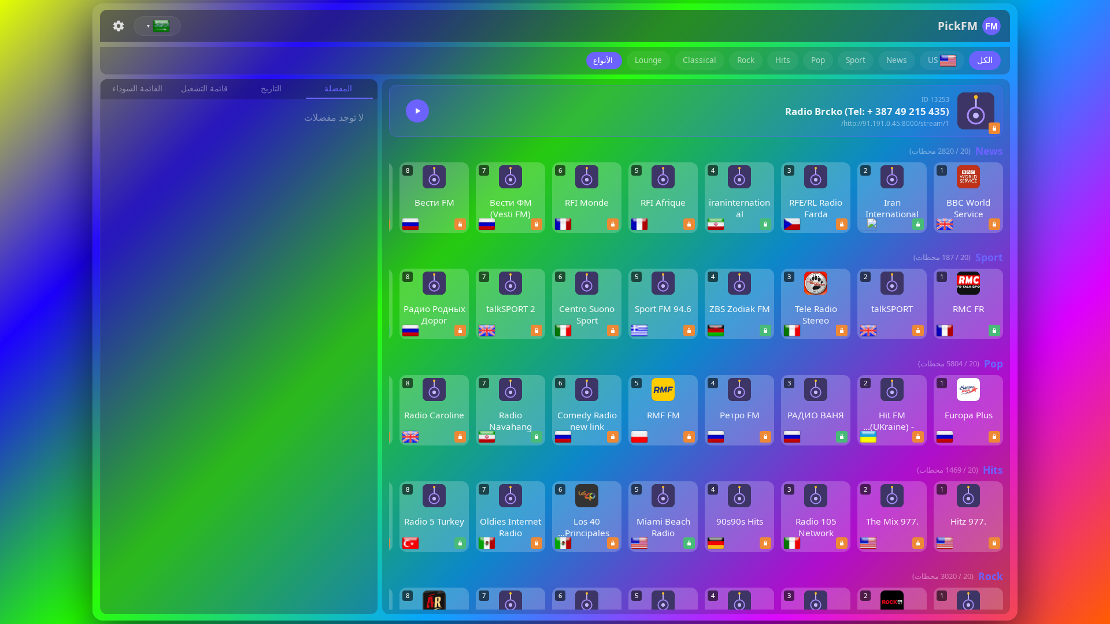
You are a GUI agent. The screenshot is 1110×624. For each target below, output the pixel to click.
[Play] (417, 110)
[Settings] (118, 26)
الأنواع (603, 60)
